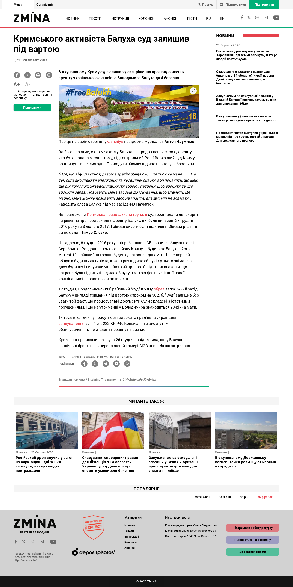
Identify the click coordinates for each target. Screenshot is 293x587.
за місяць (226, 497)
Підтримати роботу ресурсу (253, 528)
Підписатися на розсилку (252, 540)
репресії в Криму (121, 357)
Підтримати (264, 4)
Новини (73, 18)
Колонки (146, 18)
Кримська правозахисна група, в (117, 214)
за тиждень (203, 497)
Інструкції (119, 18)
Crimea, (77, 357)
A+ (17, 84)
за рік (244, 497)
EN (222, 18)
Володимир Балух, (96, 357)
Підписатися (235, 4)
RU (208, 18)
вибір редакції (266, 497)
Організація (45, 4)
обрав (159, 289)
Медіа (18, 4)
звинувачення (71, 323)
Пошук (207, 4)
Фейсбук (115, 141)
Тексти (95, 18)
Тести (192, 18)
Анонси (170, 18)
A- (27, 84)
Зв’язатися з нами (252, 552)
